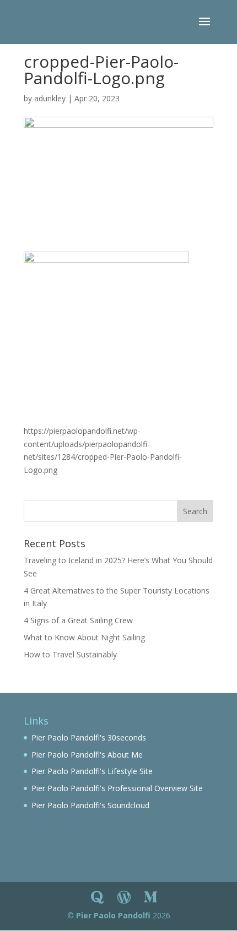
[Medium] (150, 897)
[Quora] (98, 897)
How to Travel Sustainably (70, 654)
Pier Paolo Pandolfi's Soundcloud (90, 805)
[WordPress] (124, 897)
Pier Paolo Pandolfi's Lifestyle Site (92, 771)
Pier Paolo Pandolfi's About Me (87, 754)
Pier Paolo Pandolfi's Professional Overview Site (117, 788)
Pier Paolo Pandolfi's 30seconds (88, 737)
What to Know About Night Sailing (84, 637)
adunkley (50, 98)
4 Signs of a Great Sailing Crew (78, 620)
